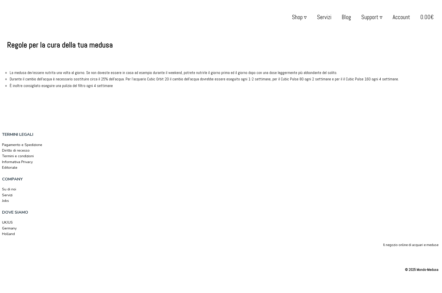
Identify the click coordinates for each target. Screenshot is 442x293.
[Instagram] (430, 255)
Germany (9, 228)
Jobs (5, 200)
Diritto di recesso (16, 150)
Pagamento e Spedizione (22, 144)
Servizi (324, 17)
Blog (346, 17)
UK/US (7, 222)
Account (401, 17)
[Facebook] (417, 255)
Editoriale (9, 167)
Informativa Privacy (17, 162)
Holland (8, 233)
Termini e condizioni (18, 156)
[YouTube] (424, 255)
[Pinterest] (436, 255)
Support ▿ (371, 17)
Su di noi (9, 189)
